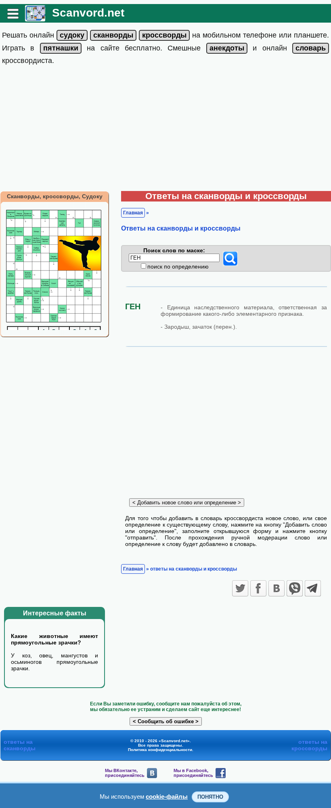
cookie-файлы (167, 796)
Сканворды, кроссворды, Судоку (55, 196)
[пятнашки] (61, 48)
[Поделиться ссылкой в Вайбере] (295, 588)
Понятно (210, 797)
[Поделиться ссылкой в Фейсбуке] (258, 588)
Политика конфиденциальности (160, 749)
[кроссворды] (164, 35)
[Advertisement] (165, 130)
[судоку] (72, 35)
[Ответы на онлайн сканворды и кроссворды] (35, 18)
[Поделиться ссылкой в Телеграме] (313, 588)
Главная (133, 213)
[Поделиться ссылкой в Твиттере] (240, 588)
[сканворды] (113, 35)
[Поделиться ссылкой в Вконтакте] (276, 588)
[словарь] (310, 48)
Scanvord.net (88, 12)
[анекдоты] (226, 48)
